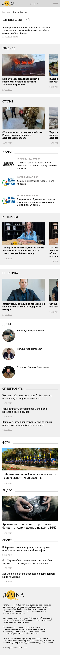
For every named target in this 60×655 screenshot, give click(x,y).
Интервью (10, 216)
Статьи (7, 101)
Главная (6, 12)
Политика (10, 273)
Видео (7, 490)
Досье (7, 323)
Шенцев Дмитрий (19, 12)
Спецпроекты (12, 388)
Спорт (7, 540)
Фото (6, 442)
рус (36, 3)
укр (31, 3)
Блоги (7, 152)
